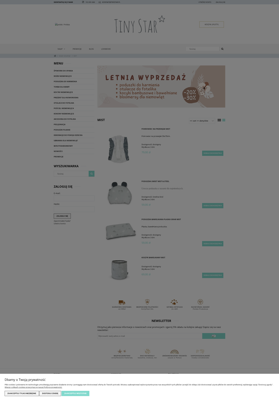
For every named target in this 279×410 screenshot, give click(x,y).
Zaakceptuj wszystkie (75, 393)
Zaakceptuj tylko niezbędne (21, 393)
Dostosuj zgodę (50, 393)
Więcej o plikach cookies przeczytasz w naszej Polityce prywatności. (33, 387)
